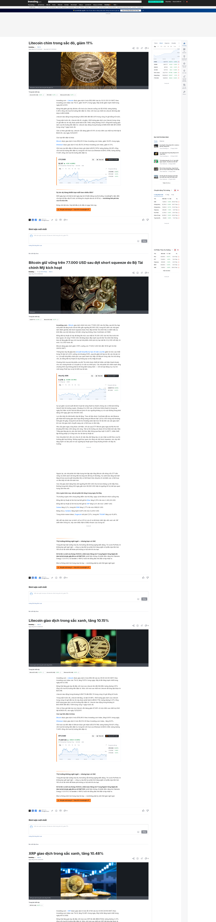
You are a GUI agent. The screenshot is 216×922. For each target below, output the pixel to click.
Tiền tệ (58, 7)
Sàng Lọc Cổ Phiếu (97, 4)
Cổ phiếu (173, 18)
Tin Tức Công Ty (102, 7)
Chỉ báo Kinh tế (93, 7)
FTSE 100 (156, 53)
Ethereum (59, 120)
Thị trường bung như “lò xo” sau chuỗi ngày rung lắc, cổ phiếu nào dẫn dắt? (169, 136)
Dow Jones (157, 48)
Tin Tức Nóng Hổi (52, 7)
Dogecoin (78, 490)
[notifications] (184, 1)
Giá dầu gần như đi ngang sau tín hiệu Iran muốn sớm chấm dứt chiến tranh (169, 152)
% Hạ (172, 170)
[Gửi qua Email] (60, 195)
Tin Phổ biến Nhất (42, 7)
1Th (66, 144)
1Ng (60, 144)
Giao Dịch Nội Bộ (112, 7)
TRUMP (102, 490)
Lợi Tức (134, 7)
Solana (58, 483)
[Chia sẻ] (133, 24)
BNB (77, 483)
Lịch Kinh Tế (88, 4)
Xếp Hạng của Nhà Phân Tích (124, 7)
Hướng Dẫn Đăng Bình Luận (35, 221)
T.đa (78, 144)
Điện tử (87, 7)
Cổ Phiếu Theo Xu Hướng (162, 225)
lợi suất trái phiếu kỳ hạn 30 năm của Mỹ (90, 327)
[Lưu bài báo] (138, 24)
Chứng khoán (71, 7)
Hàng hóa (167, 18)
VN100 (155, 40)
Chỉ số (161, 18)
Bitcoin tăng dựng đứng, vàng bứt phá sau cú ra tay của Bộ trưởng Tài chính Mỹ (169, 144)
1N (72, 144)
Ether (88, 476)
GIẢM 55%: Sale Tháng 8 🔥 (156, 1)
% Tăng (167, 170)
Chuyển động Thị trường (162, 166)
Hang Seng (156, 50)
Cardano (68, 486)
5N (75, 144)
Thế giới (82, 7)
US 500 (156, 45)
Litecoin (70, 76)
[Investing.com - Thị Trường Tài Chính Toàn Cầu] (34, 2)
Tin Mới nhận (32, 7)
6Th (69, 144)
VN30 (155, 37)
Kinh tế (77, 7)
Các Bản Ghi (140, 7)
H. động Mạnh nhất (158, 170)
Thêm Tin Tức (166, 158)
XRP (88, 479)
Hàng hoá (64, 7)
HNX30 (156, 42)
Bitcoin (58, 117)
